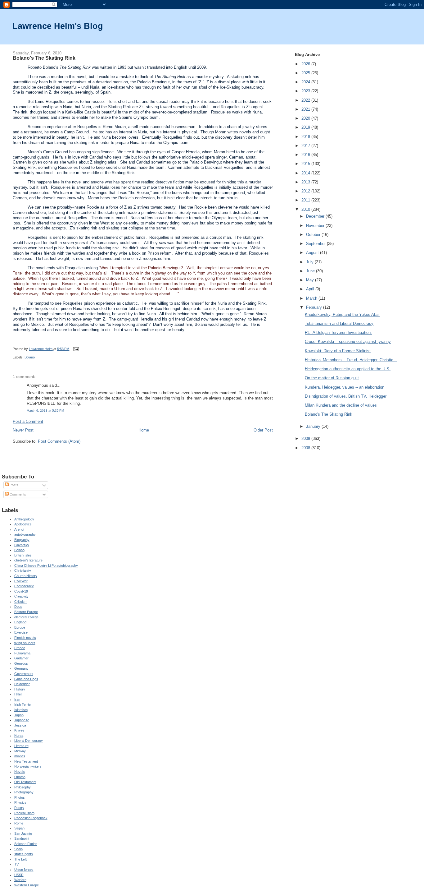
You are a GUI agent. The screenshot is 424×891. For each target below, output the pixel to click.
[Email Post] (75, 349)
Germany (21, 668)
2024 (306, 82)
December (316, 216)
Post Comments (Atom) (59, 441)
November (316, 225)
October (314, 234)
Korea (18, 735)
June (311, 271)
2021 (306, 109)
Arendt (19, 529)
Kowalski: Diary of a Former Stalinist (338, 351)
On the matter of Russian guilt (332, 378)
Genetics (21, 663)
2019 (306, 127)
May (310, 280)
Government (23, 674)
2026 (306, 64)
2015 (306, 163)
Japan (19, 715)
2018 (306, 136)
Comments (17, 494)
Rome (18, 823)
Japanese (21, 720)
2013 (306, 182)
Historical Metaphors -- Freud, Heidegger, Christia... (351, 360)
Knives (19, 730)
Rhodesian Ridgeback (30, 818)
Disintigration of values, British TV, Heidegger (345, 396)
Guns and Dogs (26, 679)
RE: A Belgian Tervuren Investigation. (338, 332)
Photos (19, 797)
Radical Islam (24, 813)
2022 (306, 100)
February (314, 307)
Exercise (21, 632)
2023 (306, 91)
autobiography (25, 534)
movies (19, 756)
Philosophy (22, 787)
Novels (19, 771)
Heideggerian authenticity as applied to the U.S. (347, 369)
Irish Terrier (23, 704)
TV (16, 864)
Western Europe (26, 885)
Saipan (19, 828)
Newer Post (23, 430)
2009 (306, 438)
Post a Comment (28, 421)
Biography (21, 540)
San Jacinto (23, 833)
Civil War (21, 581)
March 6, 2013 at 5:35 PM (45, 410)
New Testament (26, 761)
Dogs (18, 606)
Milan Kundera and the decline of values (341, 405)
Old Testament (25, 782)
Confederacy (24, 586)
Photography (24, 792)
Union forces (24, 869)
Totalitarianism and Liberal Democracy (339, 323)
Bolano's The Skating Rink (328, 414)
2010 (306, 209)
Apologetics (23, 524)
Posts (13, 485)
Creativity (21, 596)
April (310, 289)
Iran (17, 699)
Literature (21, 746)
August (313, 252)
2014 (306, 173)
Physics (20, 802)
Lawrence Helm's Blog (57, 26)
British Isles (23, 555)
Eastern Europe (26, 612)
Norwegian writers (28, 766)
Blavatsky (21, 545)
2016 (306, 154)
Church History (25, 576)
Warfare (20, 880)
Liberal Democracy (28, 740)
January (314, 426)
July (310, 262)
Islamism (21, 710)
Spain (18, 849)
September (316, 243)
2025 (306, 73)
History (19, 689)
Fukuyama (22, 653)
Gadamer (21, 658)
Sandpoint (21, 838)
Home (143, 430)
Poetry (19, 808)
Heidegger (22, 684)
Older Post (263, 430)
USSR (19, 875)
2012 (306, 191)
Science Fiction (25, 844)
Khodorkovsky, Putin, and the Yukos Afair (342, 314)
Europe (19, 627)
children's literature (28, 560)
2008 (306, 447)
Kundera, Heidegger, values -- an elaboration (344, 387)
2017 (306, 145)
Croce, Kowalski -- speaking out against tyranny (348, 341)
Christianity (22, 570)
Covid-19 (21, 591)
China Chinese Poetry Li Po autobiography (46, 565)
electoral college (26, 617)
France (19, 648)
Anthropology (24, 519)
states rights (23, 854)
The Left (20, 859)
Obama (19, 777)
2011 (306, 200)
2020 (306, 118)
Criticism (20, 601)
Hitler (18, 694)
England (20, 622)
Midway (20, 751)
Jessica (20, 725)
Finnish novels (25, 637)
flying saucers (24, 643)
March (312, 298)
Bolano (30, 357)
